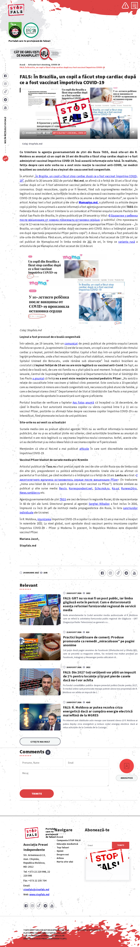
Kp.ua (115, 488)
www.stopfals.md (39, 894)
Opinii (60, 850)
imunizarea (44, 519)
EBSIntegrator (109, 930)
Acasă (22, 64)
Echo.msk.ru (102, 488)
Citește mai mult (40, 741)
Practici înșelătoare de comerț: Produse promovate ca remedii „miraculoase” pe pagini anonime (98, 641)
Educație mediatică (67, 843)
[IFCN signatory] (15, 30)
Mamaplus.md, (89, 202)
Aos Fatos (79, 402)
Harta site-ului (65, 861)
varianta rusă (126, 242)
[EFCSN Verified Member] (31, 30)
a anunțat (38, 378)
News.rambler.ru (30, 493)
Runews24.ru (129, 488)
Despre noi (63, 854)
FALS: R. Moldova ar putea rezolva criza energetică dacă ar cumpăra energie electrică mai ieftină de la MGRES (98, 711)
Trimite (37, 793)
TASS (63, 499)
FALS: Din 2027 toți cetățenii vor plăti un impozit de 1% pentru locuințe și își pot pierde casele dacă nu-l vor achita (99, 676)
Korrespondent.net (80, 488)
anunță (89, 402)
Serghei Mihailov (99, 504)
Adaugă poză (127, 778)
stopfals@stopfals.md (36, 889)
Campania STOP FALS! (69, 840)
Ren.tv (63, 488)
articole (84, 449)
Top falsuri (63, 847)
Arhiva (60, 858)
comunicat (71, 343)
